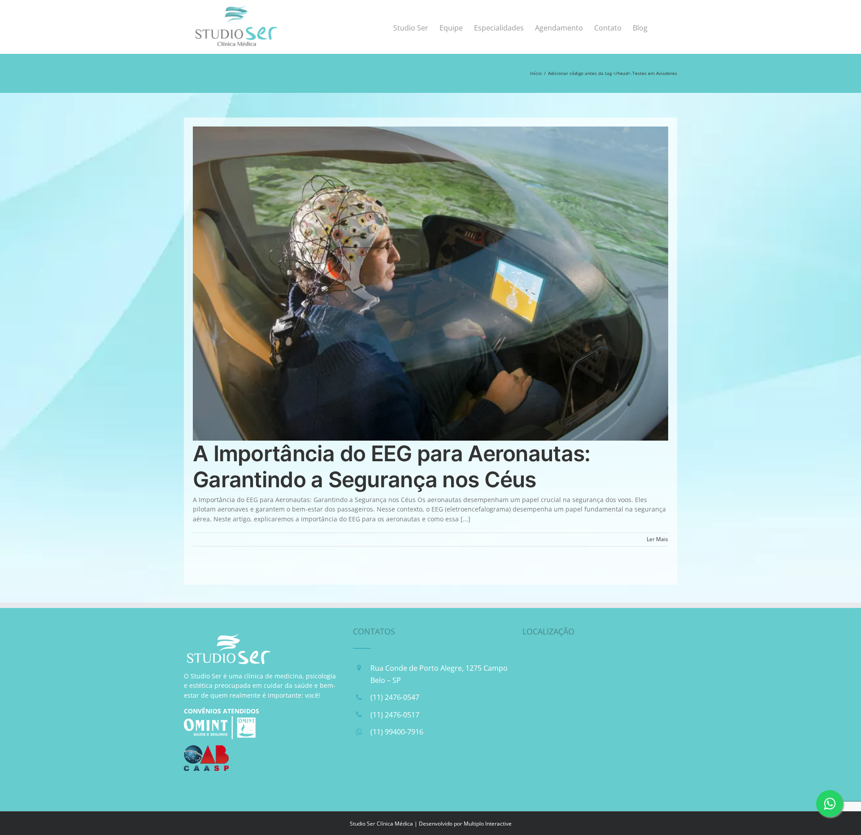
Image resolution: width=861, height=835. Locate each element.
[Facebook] (361, 771)
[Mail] (407, 771)
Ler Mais (657, 539)
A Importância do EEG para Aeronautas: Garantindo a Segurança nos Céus (391, 466)
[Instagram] (384, 771)
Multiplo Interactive (488, 823)
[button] (662, 27)
